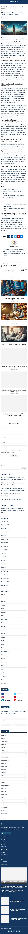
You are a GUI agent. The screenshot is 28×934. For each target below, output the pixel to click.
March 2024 (4, 567)
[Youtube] (17, 931)
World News (4, 683)
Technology (4, 676)
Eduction (3, 615)
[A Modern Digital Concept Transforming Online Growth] (14, 379)
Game (2, 644)
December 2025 (5, 525)
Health (2, 647)
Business (3, 601)
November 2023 (5, 582)
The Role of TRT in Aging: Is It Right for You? (12, 499)
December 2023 (5, 578)
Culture (3, 605)
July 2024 (3, 553)
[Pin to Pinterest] (18, 236)
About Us (3, 844)
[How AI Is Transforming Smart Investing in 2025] (14, 356)
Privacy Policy (4, 839)
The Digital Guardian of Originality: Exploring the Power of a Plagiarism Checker (12, 510)
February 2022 (4, 585)
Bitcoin (3, 594)
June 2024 (3, 557)
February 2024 (4, 571)
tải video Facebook (5, 508)
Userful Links (4, 837)
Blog (2, 598)
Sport (2, 669)
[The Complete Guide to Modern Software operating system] (14, 288)
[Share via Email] (21, 236)
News (2, 665)
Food (2, 640)
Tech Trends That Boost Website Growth (14, 322)
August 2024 (4, 550)
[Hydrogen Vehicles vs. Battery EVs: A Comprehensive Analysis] (14, 403)
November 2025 (5, 528)
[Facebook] (9, 931)
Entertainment (4, 619)
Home (2, 6)
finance (3, 633)
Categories (4, 849)
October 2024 (4, 542)
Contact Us (3, 846)
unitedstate (8, 16)
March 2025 (4, 535)
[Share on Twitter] (15, 236)
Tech (2, 10)
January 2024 (4, 574)
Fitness (3, 637)
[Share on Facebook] (12, 236)
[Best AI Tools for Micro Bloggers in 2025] (14, 334)
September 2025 (5, 532)
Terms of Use (3, 842)
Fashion (3, 626)
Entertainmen (4, 861)
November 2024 (5, 539)
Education (3, 612)
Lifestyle (3, 658)
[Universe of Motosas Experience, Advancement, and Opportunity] (14, 875)
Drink (2, 608)
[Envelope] (19, 931)
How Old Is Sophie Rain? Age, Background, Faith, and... (17, 900)
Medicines (3, 662)
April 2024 (3, 564)
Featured (3, 630)
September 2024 (5, 546)
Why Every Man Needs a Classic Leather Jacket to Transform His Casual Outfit (13, 891)
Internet (3, 655)
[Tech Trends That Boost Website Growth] (14, 311)
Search (3, 466)
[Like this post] (9, 236)
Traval (2, 680)
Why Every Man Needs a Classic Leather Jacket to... (17, 910)
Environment (4, 623)
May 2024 (3, 560)
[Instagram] (14, 931)
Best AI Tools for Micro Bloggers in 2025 (14, 344)
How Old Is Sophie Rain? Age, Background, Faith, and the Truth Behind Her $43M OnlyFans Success (14, 887)
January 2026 (4, 521)
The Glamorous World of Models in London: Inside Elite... (18, 919)
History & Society (5, 651)
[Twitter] (11, 931)
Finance (2, 857)
